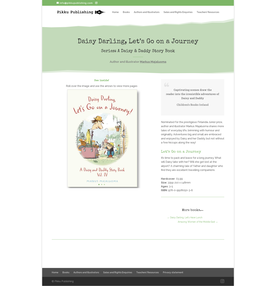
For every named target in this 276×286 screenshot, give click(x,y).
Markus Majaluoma (153, 61)
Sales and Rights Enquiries (178, 12)
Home (115, 12)
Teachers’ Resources (208, 12)
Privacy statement (173, 272)
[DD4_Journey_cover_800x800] (101, 188)
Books (126, 12)
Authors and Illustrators (146, 12)
